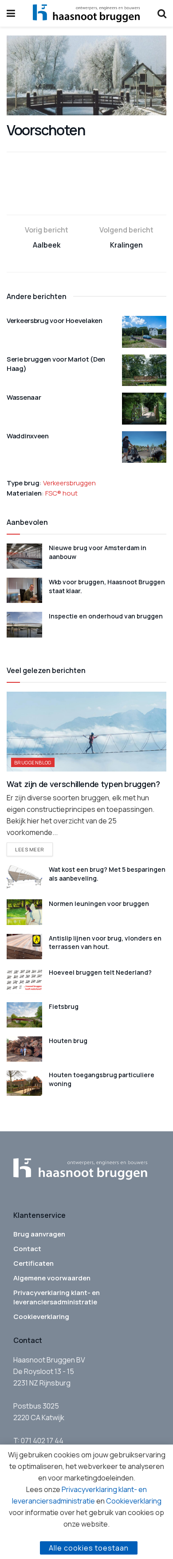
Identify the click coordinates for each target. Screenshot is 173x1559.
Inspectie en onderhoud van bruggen (106, 616)
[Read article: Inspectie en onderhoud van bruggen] (24, 624)
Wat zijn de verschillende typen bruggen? (83, 784)
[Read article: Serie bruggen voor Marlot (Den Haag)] (144, 370)
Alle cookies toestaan (89, 1548)
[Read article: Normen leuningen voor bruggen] (24, 912)
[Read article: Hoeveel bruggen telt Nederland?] (24, 980)
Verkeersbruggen (69, 483)
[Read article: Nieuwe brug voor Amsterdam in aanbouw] (24, 556)
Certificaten (33, 1263)
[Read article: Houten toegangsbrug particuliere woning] (24, 1083)
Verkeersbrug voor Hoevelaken (54, 320)
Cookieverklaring (41, 1316)
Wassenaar (24, 397)
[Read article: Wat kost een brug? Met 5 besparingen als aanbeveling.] (24, 877)
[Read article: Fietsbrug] (24, 1015)
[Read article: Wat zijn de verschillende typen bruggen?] (86, 732)
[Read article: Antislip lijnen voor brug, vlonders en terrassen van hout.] (24, 946)
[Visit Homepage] (86, 13)
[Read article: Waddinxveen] (144, 447)
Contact (27, 1248)
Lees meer (34, 849)
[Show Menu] (11, 13)
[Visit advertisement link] (86, 195)
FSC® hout (61, 493)
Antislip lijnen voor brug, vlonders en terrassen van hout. (105, 942)
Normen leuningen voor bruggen (99, 903)
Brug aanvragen (39, 1234)
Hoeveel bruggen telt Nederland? (100, 972)
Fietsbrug (64, 1006)
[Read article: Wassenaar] (144, 409)
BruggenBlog (32, 762)
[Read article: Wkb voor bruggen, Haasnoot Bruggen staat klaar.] (24, 590)
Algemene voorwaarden (51, 1278)
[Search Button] (161, 13)
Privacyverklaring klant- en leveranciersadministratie (56, 1297)
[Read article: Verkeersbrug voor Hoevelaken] (144, 332)
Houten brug (68, 1040)
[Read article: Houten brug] (24, 1049)
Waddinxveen (28, 436)
